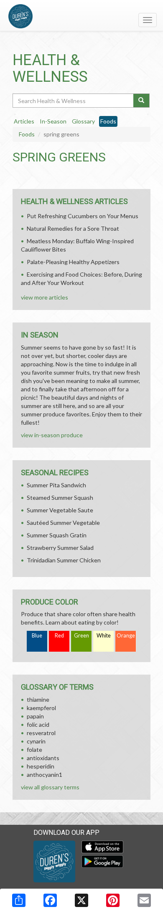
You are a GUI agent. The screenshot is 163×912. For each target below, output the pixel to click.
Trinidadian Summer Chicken (64, 560)
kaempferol (41, 707)
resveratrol (41, 732)
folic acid (38, 724)
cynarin (36, 741)
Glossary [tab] (83, 121)
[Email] (144, 900)
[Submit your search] (141, 100)
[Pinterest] (112, 900)
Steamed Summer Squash (60, 497)
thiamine (38, 699)
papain (35, 716)
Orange (126, 635)
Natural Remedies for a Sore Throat (73, 228)
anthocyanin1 (44, 774)
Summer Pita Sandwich (56, 485)
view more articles (44, 297)
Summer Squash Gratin (57, 535)
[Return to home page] (81, 16)
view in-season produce (52, 434)
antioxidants (43, 757)
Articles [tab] (24, 121)
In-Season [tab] (53, 121)
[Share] (18, 900)
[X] (81, 900)
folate (34, 749)
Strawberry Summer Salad (60, 547)
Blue (37, 635)
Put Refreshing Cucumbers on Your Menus (82, 215)
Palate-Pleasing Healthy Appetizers (73, 261)
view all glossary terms (50, 787)
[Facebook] (50, 900)
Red (59, 635)
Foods (27, 134)
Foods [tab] (108, 121)
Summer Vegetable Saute (60, 510)
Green (81, 635)
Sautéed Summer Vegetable (63, 522)
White (104, 635)
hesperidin (40, 766)
